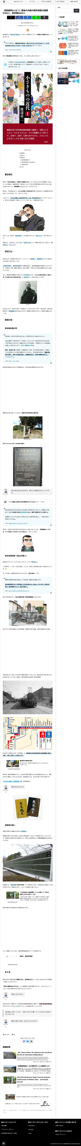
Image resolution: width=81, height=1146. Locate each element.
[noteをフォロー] (31, 1041)
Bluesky (31, 1130)
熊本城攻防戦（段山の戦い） (29, 162)
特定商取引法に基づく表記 (9, 1133)
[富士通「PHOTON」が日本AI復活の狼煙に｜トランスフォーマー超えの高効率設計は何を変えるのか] (73, 81)
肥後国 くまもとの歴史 (13, 361)
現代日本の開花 (14, 35)
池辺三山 (22, 155)
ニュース (15, 1006)
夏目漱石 (22, 153)
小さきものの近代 (20, 62)
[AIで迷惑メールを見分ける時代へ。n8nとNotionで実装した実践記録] (73, 75)
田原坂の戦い (25, 164)
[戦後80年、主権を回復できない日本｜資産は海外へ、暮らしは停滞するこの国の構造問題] (63, 81)
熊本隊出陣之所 (25, 160)
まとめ (22, 167)
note (30, 1133)
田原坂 (24, 831)
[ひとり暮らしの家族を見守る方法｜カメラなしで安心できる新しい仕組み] (63, 75)
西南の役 (22, 158)
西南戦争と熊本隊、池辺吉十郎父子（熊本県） (18, 523)
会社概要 (4, 1126)
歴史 (14, 1034)
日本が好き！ (7, 1034)
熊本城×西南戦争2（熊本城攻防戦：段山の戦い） (18, 591)
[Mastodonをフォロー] (24, 1041)
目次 (25, 150)
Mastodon (31, 1126)
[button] (44, 17)
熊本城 (34, 562)
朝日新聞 (17, 236)
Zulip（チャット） (61, 1134)
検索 (59, 7)
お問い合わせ (59, 1126)
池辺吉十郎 (27, 243)
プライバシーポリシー (8, 1130)
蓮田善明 (13, 885)
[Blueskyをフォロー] (27, 1041)
